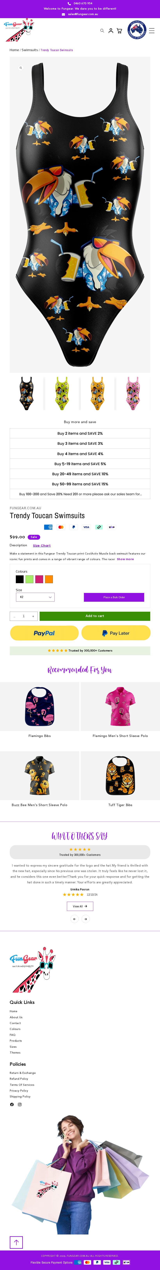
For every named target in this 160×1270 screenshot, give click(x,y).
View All (78, 906)
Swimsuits (30, 50)
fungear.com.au (78, 1256)
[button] (152, 30)
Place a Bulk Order (114, 597)
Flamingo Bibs (39, 736)
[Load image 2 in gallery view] (62, 393)
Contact (15, 1023)
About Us (16, 1017)
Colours (15, 1029)
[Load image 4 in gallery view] (133, 393)
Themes (15, 1052)
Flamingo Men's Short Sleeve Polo (120, 736)
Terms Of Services (22, 1085)
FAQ (13, 1035)
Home (15, 50)
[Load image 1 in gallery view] (26, 393)
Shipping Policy (20, 1096)
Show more (125, 559)
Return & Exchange (23, 1073)
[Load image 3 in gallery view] (97, 393)
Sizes (13, 1047)
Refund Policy (19, 1079)
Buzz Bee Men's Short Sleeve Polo (39, 805)
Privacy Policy (19, 1090)
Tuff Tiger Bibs (120, 805)
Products (16, 1040)
